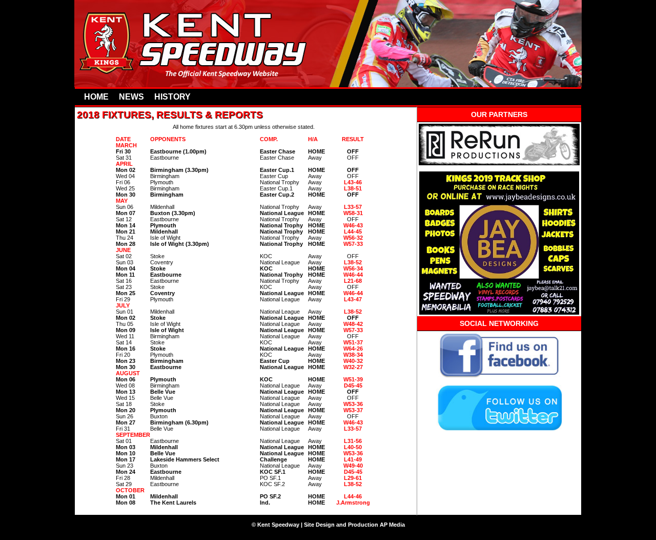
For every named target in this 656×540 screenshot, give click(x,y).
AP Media (392, 525)
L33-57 (353, 207)
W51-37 (353, 342)
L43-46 (353, 182)
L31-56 (353, 441)
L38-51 (353, 188)
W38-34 (353, 355)
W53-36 (353, 404)
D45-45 (353, 385)
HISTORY (172, 96)
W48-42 (353, 324)
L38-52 (353, 262)
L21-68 (353, 281)
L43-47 (353, 299)
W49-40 (353, 465)
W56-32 (353, 238)
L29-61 (353, 478)
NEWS (131, 96)
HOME (96, 96)
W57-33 (353, 330)
